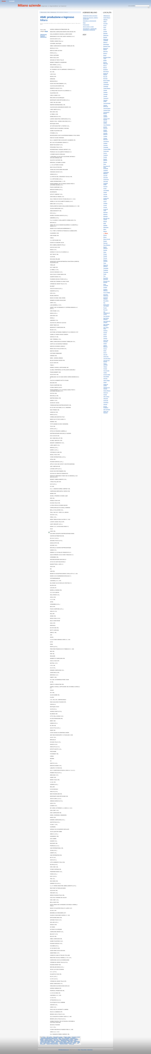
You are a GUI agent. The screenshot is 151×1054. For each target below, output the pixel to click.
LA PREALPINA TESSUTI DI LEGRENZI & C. (60, 90)
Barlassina (105, 35)
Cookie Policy (90, 1049)
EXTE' (51, 642)
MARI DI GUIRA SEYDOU (56, 50)
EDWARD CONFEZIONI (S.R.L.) (57, 819)
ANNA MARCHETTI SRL (56, 210)
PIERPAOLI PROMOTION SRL (57, 990)
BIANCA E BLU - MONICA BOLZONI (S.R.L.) (60, 121)
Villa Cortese (106, 396)
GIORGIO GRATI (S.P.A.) (56, 711)
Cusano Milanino (105, 159)
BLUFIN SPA (53, 585)
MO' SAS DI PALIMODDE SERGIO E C (59, 142)
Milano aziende (44, 12)
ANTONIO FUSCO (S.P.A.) (56, 540)
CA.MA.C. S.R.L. (54, 824)
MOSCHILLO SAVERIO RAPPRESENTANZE (60, 547)
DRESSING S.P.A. (54, 775)
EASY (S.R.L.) (53, 876)
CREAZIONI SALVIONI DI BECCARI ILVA (59, 986)
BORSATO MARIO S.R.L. (56, 765)
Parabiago (105, 270)
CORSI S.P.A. (53, 1007)
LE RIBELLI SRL (54, 114)
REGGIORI (52, 656)
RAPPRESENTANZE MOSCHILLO (58, 559)
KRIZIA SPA (53, 817)
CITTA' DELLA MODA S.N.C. (57, 716)
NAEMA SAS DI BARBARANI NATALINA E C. (60, 576)
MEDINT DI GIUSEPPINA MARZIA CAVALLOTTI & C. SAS (64, 573)
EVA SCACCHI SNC (54, 435)
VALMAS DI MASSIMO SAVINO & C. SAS (60, 915)
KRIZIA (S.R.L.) (53, 313)
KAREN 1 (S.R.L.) (54, 450)
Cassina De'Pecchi (105, 106)
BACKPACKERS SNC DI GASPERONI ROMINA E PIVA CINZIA (65, 135)
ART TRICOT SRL (54, 254)
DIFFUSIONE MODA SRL (56, 917)
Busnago (105, 78)
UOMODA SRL (53, 355)
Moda (49, 12)
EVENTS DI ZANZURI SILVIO (57, 242)
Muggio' (105, 241)
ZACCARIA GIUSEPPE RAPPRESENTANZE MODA (62, 533)
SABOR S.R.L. (53, 852)
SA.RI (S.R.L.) (53, 709)
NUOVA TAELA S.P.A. (55, 618)
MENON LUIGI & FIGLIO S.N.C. (57, 1014)
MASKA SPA (53, 76)
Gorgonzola (106, 179)
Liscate (105, 205)
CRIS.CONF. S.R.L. (54, 810)
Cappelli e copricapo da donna (52, 1043)
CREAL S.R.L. (53, 517)
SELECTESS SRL (54, 374)
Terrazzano (105, 356)
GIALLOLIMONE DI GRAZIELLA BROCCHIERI (61, 34)
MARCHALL (53, 625)
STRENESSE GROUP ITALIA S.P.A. (58, 283)
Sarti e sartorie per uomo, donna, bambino (49, 1037)
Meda (104, 223)
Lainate (105, 192)
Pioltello (105, 287)
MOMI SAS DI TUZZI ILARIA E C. (58, 419)
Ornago (105, 254)
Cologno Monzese (105, 139)
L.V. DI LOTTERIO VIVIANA (56, 164)
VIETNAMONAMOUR (55, 578)
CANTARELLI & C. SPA (55, 995)
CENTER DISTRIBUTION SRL (57, 536)
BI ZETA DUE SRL (54, 627)
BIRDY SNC (53, 720)
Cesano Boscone (105, 127)
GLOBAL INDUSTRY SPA (56, 440)
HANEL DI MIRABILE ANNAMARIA (58, 815)
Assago (105, 31)
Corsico (105, 153)
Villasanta (105, 398)
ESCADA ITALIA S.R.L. (55, 742)
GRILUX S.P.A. (53, 611)
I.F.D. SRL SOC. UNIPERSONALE (58, 699)
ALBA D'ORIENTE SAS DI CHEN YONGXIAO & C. (62, 554)
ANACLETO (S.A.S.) (55, 746)
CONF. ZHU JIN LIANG (55, 102)
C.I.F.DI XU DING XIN (55, 993)
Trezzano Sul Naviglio (106, 361)
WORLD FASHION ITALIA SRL (57, 895)
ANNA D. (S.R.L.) (54, 834)
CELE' (51, 528)
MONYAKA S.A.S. (54, 675)
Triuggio (105, 368)
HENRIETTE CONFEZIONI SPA (57, 658)
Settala (105, 343)
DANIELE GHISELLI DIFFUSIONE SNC (59, 367)
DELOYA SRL (53, 936)
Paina (104, 263)
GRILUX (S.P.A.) (54, 791)
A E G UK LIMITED (54, 592)
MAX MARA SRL (54, 881)
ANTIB (51, 602)
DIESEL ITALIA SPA (55, 454)
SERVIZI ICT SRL (54, 336)
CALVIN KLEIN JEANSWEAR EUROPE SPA (60, 107)
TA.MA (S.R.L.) (53, 850)
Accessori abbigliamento (43, 36)
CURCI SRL (53, 531)
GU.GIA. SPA (53, 910)
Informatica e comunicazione (89, 20)
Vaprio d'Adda (106, 380)
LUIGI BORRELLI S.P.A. (56, 305)
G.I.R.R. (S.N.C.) (54, 978)
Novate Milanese (105, 247)
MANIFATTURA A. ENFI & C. (57, 564)
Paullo (104, 274)
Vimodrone (105, 402)
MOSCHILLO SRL (54, 395)
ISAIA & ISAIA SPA (54, 660)
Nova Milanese (106, 245)
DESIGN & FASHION (55, 1024)
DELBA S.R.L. (53, 329)
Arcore (104, 25)
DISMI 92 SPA (53, 924)
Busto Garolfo (106, 80)
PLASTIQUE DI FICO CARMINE (57, 1002)
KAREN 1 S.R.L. (54, 400)
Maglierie (76, 1039)
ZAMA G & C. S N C (54, 1031)
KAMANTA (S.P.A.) (54, 291)
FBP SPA (52, 498)
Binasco (105, 53)
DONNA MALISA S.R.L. (55, 116)
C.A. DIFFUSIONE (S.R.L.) (56, 179)
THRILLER (52, 265)
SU (50, 761)
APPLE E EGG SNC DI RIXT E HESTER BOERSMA (62, 464)
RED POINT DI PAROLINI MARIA (58, 888)
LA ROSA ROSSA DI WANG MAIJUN (58, 505)
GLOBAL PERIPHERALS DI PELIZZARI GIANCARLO (62, 369)
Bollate (105, 60)
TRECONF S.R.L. (54, 892)
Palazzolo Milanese (105, 266)
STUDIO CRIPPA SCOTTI (56, 387)
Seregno (105, 338)
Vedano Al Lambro (105, 385)
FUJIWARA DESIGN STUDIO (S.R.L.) (59, 279)
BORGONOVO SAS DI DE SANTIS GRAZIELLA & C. (62, 36)
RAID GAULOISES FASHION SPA (58, 702)
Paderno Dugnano (105, 260)
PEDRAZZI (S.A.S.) (54, 845)
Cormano (105, 145)
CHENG (52, 756)
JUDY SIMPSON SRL (55, 466)
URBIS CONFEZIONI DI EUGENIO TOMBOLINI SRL (62, 45)
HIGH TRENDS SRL (54, 409)
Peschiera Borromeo (105, 278)
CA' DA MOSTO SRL (55, 948)
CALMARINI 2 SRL (54, 233)
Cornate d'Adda (106, 149)
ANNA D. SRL (53, 632)
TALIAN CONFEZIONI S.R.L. (57, 208)
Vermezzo (105, 392)
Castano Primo (106, 110)
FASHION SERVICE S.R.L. (56, 943)
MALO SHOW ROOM (55, 620)
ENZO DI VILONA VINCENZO (57, 137)
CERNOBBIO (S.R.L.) (55, 604)
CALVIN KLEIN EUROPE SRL (57, 86)
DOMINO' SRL (53, 421)
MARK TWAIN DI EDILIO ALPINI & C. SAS (60, 519)
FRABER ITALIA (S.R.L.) (56, 772)
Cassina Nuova (106, 108)
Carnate (105, 90)
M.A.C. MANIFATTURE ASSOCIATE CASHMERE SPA (62, 140)
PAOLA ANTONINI (54, 55)
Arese (104, 27)
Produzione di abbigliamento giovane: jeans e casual (51, 1038)
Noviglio (105, 250)
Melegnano (105, 227)
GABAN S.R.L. (53, 550)
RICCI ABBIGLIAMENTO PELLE (57, 245)
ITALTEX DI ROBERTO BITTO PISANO (59, 380)
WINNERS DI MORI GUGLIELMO (58, 300)
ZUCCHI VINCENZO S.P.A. (56, 272)
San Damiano (106, 316)
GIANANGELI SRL (54, 836)
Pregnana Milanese (105, 298)
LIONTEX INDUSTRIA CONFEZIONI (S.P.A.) (60, 119)
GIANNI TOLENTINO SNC (56, 130)
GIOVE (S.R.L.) (53, 428)
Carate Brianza (106, 88)
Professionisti (86, 24)
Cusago (105, 157)
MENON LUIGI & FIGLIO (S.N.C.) (58, 1019)
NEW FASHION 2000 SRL (56, 794)
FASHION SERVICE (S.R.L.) (56, 461)
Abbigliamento (53, 12)
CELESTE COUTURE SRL (56, 160)
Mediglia (105, 225)
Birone (104, 55)
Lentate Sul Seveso (106, 199)
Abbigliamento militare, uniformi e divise (68, 1040)
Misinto (105, 235)
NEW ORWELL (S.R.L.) (55, 64)
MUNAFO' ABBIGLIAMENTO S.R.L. (58, 479)
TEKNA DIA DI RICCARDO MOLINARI (59, 169)
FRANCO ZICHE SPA (55, 500)
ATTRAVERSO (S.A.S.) (55, 1000)
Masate (105, 221)
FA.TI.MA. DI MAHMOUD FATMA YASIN (59, 679)
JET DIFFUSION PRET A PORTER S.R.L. (60, 126)
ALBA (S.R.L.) (53, 859)
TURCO (52, 238)
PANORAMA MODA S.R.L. (56, 871)
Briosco (105, 67)
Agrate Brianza (106, 17)
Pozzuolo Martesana (105, 295)
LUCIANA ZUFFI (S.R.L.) (56, 468)
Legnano (105, 196)
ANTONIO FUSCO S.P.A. (56, 920)
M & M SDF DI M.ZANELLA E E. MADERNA (60, 407)
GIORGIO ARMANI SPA (55, 988)
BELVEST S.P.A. (54, 934)
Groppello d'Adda (105, 184)
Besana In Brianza (105, 49)
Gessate (105, 175)
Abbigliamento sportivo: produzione (66, 1039)
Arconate (105, 23)
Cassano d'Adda (105, 101)
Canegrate (105, 86)
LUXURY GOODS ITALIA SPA (57, 521)
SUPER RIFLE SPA (54, 672)
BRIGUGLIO (53, 739)
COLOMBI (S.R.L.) (54, 945)
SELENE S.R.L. (53, 545)
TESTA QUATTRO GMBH (56, 831)
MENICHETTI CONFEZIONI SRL (57, 327)
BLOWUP (52, 286)
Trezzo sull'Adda (105, 364)
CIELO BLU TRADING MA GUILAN (58, 897)
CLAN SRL (52, 256)
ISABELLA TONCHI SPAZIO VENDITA (59, 334)
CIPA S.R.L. (53, 293)
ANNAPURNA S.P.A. (55, 953)
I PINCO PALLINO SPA (55, 481)
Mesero (105, 231)
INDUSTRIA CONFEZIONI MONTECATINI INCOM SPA (63, 31)
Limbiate (105, 203)
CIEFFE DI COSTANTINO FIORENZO (59, 344)
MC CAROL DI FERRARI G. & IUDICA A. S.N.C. (61, 808)
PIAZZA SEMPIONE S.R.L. (56, 187)
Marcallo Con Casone (106, 219)
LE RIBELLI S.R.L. (54, 269)
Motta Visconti (106, 239)
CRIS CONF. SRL (54, 867)
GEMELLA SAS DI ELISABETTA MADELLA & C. (61, 201)
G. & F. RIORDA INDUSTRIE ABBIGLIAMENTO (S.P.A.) (63, 885)
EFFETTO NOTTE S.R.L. (56, 749)
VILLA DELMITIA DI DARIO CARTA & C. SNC (61, 1016)
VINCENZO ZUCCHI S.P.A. (56, 172)
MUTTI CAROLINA (54, 630)
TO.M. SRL (52, 426)
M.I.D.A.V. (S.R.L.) (54, 538)
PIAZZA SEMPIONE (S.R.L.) (56, 609)
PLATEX (52, 697)
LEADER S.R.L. (53, 805)
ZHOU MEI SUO (54, 315)
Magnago (105, 216)
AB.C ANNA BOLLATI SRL (56, 438)
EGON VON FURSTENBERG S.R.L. (58, 83)
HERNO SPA (53, 493)
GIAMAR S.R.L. (53, 841)
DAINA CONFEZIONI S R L (56, 983)
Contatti (11, 1)
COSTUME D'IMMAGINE (56, 353)
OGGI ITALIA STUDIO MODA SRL (58, 274)
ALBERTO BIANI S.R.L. (55, 276)
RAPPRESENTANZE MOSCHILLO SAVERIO (60, 433)
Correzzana (106, 151)
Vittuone (105, 404)
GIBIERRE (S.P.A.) (54, 217)
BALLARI (52, 613)
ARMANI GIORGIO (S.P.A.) (56, 801)
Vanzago (105, 378)
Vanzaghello (106, 376)
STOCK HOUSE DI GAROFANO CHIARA (59, 732)
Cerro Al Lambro (105, 122)
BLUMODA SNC (54, 713)
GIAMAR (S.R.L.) (54, 784)
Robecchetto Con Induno (106, 305)
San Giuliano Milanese (106, 325)
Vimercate (105, 400)
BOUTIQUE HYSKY (54, 706)
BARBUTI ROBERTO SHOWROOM (58, 62)
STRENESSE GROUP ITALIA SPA (58, 981)
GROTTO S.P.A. (54, 763)
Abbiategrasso (106, 15)
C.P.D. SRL (52, 665)
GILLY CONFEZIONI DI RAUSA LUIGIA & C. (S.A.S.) (62, 770)
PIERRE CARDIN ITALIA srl (56, 41)
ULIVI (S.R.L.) (53, 484)
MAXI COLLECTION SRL (56, 167)
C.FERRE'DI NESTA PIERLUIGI (57, 154)
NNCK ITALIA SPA (54, 57)
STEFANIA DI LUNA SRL (56, 452)
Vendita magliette (65, 1038)
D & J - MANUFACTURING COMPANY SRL (60, 488)
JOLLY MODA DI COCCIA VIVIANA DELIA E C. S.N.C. (63, 199)
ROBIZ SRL (53, 730)
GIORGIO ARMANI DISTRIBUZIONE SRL (59, 29)
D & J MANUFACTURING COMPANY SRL (60, 1034)
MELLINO (52, 786)
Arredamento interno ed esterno (90, 15)
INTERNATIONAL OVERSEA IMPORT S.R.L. (60, 149)
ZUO (51, 634)
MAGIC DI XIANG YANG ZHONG (57, 298)
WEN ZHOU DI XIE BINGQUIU (57, 97)
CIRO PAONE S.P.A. (55, 311)
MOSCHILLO (53, 222)
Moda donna (61, 1037)
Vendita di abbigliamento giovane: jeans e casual (50, 1040)
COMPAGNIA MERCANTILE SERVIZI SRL (60, 491)
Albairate (105, 19)
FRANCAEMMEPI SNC (55, 372)
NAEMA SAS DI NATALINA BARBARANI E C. (60, 228)
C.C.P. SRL (52, 599)
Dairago (105, 162)
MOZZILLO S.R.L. (54, 48)
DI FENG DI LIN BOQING (56, 929)
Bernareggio (106, 44)
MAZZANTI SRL (54, 843)
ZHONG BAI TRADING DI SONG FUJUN (59, 281)
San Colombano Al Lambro (106, 313)
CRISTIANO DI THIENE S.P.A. (57, 196)
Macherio (105, 212)
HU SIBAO (52, 927)
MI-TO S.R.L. (53, 857)
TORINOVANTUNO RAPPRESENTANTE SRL (60, 405)
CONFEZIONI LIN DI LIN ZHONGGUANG (59, 960)
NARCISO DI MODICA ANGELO (57, 346)
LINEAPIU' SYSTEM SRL (56, 768)
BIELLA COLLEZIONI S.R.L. (57, 510)
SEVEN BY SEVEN (54, 402)
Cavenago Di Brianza (106, 113)
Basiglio (105, 37)
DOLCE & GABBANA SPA (56, 1011)
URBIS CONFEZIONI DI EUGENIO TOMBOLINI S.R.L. (63, 341)
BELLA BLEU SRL (54, 902)
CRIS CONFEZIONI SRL (55, 812)
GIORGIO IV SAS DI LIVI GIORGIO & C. (59, 252)
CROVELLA (53, 704)
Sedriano (105, 330)
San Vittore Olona (106, 328)
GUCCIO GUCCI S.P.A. (55, 38)
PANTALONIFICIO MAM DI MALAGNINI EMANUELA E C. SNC (65, 206)
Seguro (105, 334)
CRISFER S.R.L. (54, 1004)
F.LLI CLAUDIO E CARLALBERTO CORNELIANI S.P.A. (63, 220)
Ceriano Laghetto (105, 116)
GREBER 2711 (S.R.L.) (55, 883)
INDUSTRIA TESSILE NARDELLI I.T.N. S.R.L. (61, 957)
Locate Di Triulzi (105, 210)
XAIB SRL (52, 571)
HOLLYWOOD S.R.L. (55, 594)
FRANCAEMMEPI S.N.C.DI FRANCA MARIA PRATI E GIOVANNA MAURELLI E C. (62, 390)
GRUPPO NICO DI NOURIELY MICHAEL (59, 128)
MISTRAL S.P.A (53, 663)
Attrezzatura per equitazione (61, 1041)
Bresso (105, 65)
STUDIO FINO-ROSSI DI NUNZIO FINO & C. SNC (61, 1029)
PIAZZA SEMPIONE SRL (56, 385)
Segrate (105, 332)
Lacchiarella (106, 190)
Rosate (105, 307)
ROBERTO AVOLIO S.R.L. (56, 88)
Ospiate (105, 256)
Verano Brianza (106, 390)
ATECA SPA (53, 597)
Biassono (105, 51)
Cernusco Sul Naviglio (106, 119)
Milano (106, 233)
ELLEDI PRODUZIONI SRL (56, 718)
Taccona (105, 354)
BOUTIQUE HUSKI (54, 123)
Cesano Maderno (105, 130)
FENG (51, 644)
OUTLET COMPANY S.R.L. (56, 194)
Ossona (105, 258)
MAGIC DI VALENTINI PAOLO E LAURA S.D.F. (61, 908)
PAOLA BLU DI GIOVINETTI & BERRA (59, 1009)
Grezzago (105, 181)
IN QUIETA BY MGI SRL (56, 974)
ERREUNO (52, 78)
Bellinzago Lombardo (105, 40)
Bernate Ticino (106, 46)
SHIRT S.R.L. (53, 302)
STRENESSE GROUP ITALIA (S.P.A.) (59, 962)
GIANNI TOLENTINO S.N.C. (56, 941)
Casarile (105, 96)
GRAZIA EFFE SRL (54, 543)
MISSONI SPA (53, 382)
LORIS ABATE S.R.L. (55, 445)
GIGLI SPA (52, 623)
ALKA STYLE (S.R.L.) (55, 728)
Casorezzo (105, 98)
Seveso (105, 348)
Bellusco (105, 42)
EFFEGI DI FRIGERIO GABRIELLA (58, 431)
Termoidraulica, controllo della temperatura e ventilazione (89, 29)
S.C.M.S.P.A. (53, 997)
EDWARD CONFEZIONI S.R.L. (57, 670)
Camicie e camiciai (48, 1039)
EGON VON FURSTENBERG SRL (58, 471)
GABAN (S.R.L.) (54, 723)
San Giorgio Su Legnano (106, 322)
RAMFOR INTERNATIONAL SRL (57, 104)
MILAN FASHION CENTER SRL (57, 360)
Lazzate (105, 194)
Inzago (104, 188)
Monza (104, 237)
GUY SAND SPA (54, 267)
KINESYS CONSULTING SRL (57, 684)
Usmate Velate (106, 374)
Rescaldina (105, 300)
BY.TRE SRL (53, 725)
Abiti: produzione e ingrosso (70, 1037)
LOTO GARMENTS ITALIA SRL (57, 862)
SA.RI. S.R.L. (53, 737)
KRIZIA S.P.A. (53, 249)
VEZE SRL (52, 566)
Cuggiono (105, 155)
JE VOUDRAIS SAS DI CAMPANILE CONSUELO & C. (62, 69)
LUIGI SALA (53, 74)
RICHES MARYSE (54, 295)
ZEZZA (51, 637)
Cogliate (105, 136)
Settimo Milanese (105, 346)
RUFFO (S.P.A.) (53, 646)
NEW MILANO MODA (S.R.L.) (57, 967)
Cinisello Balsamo (105, 134)
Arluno (104, 29)
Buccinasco (106, 71)
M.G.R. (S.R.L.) (53, 976)
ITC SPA (52, 486)
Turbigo (105, 372)
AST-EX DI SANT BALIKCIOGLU (57, 561)
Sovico (105, 352)
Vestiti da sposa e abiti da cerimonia (48, 1041)
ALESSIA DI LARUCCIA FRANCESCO (59, 473)
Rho (104, 302)
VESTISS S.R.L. (54, 514)
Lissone (105, 207)
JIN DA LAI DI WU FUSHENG (57, 969)
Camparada (106, 84)
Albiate (105, 21)
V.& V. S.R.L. (53, 1027)
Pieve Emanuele (105, 285)
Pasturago (105, 272)
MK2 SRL (52, 651)
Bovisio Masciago (105, 63)
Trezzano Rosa (106, 358)
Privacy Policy (84, 1049)
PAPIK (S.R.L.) (53, 53)
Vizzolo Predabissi (105, 407)
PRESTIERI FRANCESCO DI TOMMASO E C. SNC (62, 649)
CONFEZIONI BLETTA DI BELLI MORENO (60, 507)
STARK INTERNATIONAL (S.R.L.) (58, 457)
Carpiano (105, 92)
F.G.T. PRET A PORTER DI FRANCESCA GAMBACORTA (63, 230)
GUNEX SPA (53, 777)
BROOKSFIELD (53, 81)
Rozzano (105, 309)
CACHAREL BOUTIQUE (55, 43)
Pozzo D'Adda (106, 292)
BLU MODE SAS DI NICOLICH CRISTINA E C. (61, 583)
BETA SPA (52, 606)
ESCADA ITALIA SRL (55, 503)
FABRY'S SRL (53, 677)
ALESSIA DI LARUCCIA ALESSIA (58, 322)
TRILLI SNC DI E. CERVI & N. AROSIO (59, 512)
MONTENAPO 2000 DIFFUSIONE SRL (59, 796)
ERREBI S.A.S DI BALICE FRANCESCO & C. (60, 552)
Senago (105, 336)
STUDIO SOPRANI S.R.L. (56, 67)
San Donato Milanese (106, 319)
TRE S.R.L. (52, 878)
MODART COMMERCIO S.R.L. (57, 442)
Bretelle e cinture (54, 1042)
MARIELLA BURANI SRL (56, 590)
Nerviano (105, 243)
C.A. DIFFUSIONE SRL (55, 240)
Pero (104, 276)
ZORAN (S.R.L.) (53, 174)
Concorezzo (106, 141)
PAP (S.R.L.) (53, 213)
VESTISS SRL (53, 393)
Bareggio (105, 33)
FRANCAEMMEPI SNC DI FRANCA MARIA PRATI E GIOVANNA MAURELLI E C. (62, 184)
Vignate (105, 394)
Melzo (104, 229)
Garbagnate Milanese (106, 173)
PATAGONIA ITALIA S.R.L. (56, 147)
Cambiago (105, 82)
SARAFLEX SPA (54, 412)
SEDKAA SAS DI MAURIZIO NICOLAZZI (59, 829)
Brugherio (105, 69)
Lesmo (104, 201)
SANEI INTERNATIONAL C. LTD (57, 181)
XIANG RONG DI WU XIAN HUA (57, 950)
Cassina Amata (106, 103)
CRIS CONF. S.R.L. (54, 900)
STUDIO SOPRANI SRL (55, 869)
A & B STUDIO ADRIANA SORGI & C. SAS (60, 639)
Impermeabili (71, 1043)
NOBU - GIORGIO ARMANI (56, 358)
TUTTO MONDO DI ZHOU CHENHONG (59, 424)
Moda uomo (70, 1041)
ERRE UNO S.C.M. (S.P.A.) (56, 203)
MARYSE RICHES (54, 351)
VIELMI (52, 690)
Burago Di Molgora (105, 74)
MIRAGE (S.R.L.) (54, 447)
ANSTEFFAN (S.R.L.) (55, 822)
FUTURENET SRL (54, 753)
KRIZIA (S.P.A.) (53, 414)
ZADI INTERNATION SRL (56, 855)
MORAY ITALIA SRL (55, 779)
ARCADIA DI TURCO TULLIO (57, 60)
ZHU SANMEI (53, 838)
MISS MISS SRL (54, 111)
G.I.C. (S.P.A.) (53, 971)
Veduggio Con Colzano (106, 388)
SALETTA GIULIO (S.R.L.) (56, 288)
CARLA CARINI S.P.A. (55, 95)
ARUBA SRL (53, 616)
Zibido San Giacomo (105, 412)
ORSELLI (52, 318)
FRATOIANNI (53, 751)
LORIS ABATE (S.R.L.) (55, 109)
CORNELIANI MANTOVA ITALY (57, 417)
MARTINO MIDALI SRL (55, 398)
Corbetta (105, 143)
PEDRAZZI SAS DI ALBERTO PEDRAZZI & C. (61, 152)
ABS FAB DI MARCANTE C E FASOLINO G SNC (61, 735)
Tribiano (105, 366)
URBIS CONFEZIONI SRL (56, 938)
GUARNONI (52, 827)
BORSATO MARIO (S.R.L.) (56, 189)
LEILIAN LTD (53, 587)
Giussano (105, 177)
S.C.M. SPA (53, 782)
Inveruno (105, 186)
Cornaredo (105, 147)
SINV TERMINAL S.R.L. (55, 339)
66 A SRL (52, 71)
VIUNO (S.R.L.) (53, 874)
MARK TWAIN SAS (54, 325)
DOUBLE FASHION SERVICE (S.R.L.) (59, 215)
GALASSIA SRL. (54, 890)
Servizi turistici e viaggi (88, 26)
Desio (104, 164)
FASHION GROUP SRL (55, 964)
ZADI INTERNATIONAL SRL (56, 848)
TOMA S (52, 365)
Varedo (105, 382)
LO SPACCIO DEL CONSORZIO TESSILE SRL (61, 176)
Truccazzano (106, 370)
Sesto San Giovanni (105, 341)
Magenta (105, 214)
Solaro (104, 350)
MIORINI (52, 758)
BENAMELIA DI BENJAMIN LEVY (58, 913)
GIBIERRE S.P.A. (54, 320)
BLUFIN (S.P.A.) (54, 864)
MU (51, 569)
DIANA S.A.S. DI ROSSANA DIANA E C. (59, 526)
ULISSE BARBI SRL (55, 695)
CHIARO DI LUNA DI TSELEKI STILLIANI (60, 955)
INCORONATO (53, 192)
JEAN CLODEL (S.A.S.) (55, 798)
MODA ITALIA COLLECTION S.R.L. (58, 348)
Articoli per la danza (64, 1043)
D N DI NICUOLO (54, 789)
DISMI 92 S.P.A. (54, 744)
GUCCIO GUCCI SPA (55, 247)
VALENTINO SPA (54, 93)
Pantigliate (105, 268)
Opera (104, 252)
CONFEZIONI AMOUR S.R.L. (57, 931)
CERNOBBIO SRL (54, 557)
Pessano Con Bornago (106, 282)
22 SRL (51, 682)
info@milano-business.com (63, 1049)
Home (4, 1)
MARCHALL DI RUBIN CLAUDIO (57, 162)
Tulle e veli (56, 1039)
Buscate (105, 76)
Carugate (105, 94)
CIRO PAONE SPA (54, 235)
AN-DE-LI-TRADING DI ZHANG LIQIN (59, 495)
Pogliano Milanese (105, 290)
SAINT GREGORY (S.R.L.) (56, 524)
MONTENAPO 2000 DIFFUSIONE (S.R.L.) (60, 100)
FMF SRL (52, 653)
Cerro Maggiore (106, 124)
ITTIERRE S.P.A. (54, 133)
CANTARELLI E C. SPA (55, 580)
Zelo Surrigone (106, 409)
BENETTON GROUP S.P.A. (56, 144)
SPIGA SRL (53, 459)
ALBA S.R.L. (53, 803)
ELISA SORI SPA (54, 362)
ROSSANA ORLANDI (55, 259)
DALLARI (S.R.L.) (54, 922)
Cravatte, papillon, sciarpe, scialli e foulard (68, 1042)
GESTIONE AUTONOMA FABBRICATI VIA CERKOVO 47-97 (64, 332)
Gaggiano (105, 170)
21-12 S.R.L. (53, 667)
